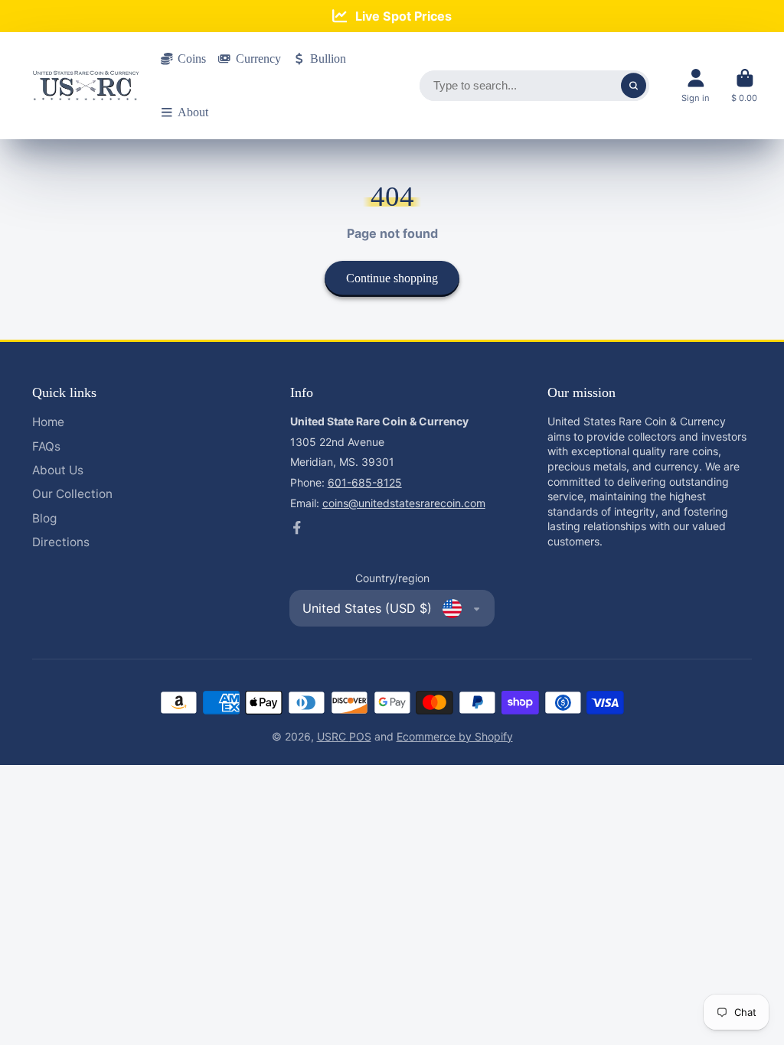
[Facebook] (297, 528)
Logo (85, 86)
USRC (333, 736)
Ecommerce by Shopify (455, 736)
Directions (61, 542)
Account (695, 85)
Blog (44, 518)
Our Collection (72, 494)
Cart (744, 85)
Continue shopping (392, 278)
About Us (57, 470)
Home (48, 422)
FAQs (46, 446)
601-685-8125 (365, 482)
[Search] (634, 86)
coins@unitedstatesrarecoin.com (403, 502)
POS (360, 736)
